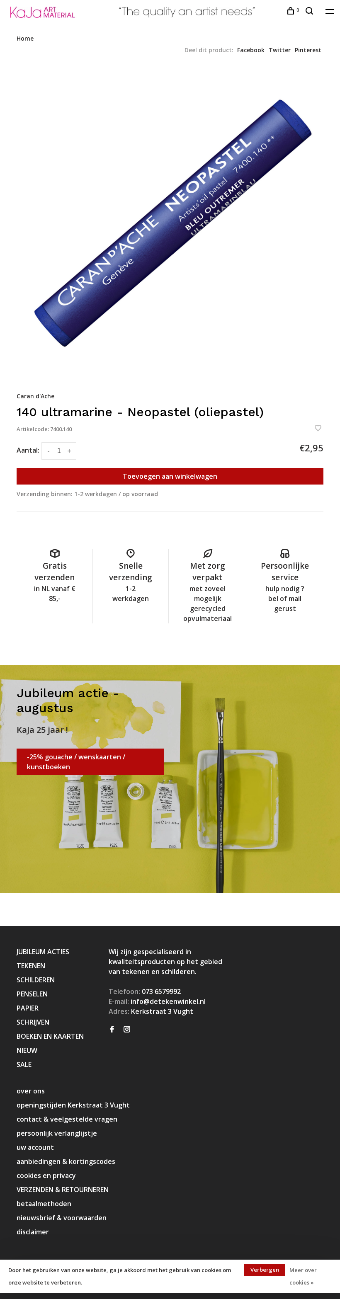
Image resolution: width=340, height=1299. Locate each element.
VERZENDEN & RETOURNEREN (63, 1189)
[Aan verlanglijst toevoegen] (318, 428)
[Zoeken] (310, 12)
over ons (31, 1090)
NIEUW (27, 1050)
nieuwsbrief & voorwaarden (62, 1217)
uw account (35, 1147)
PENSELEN (32, 993)
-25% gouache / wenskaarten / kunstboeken (76, 761)
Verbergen (264, 1269)
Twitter (280, 50)
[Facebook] (112, 1029)
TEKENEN (31, 965)
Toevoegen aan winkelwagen (170, 476)
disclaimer (33, 1231)
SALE (24, 1064)
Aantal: (28, 450)
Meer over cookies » (303, 1276)
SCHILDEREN (36, 979)
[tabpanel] (170, 222)
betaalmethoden (44, 1203)
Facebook (251, 50)
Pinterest (308, 50)
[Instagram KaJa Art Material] (127, 1029)
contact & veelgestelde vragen (67, 1119)
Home (25, 38)
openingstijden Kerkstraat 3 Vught (73, 1105)
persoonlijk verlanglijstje (57, 1133)
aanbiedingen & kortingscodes (66, 1161)
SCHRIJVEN (33, 1022)
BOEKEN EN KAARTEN (50, 1036)
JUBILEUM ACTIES (43, 951)
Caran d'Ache (35, 396)
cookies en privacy (46, 1175)
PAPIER (28, 1008)
